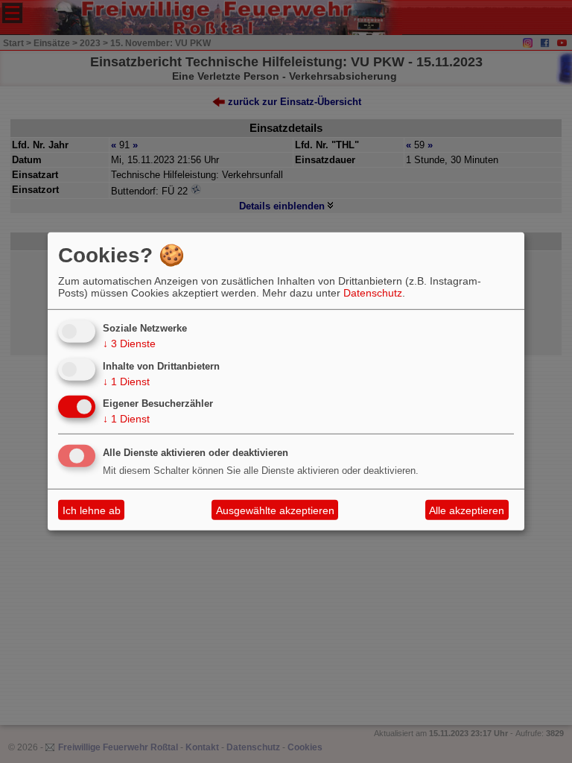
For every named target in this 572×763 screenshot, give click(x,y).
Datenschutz (372, 293)
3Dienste (129, 343)
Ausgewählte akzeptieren (275, 510)
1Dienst (126, 381)
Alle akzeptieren (466, 510)
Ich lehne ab (92, 510)
